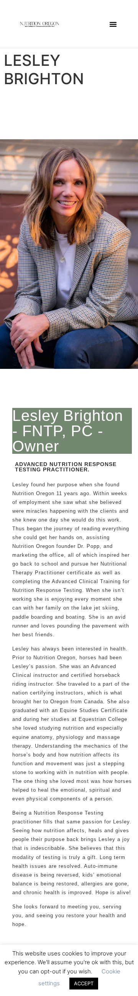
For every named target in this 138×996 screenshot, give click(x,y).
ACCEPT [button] (84, 983)
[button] (113, 24)
